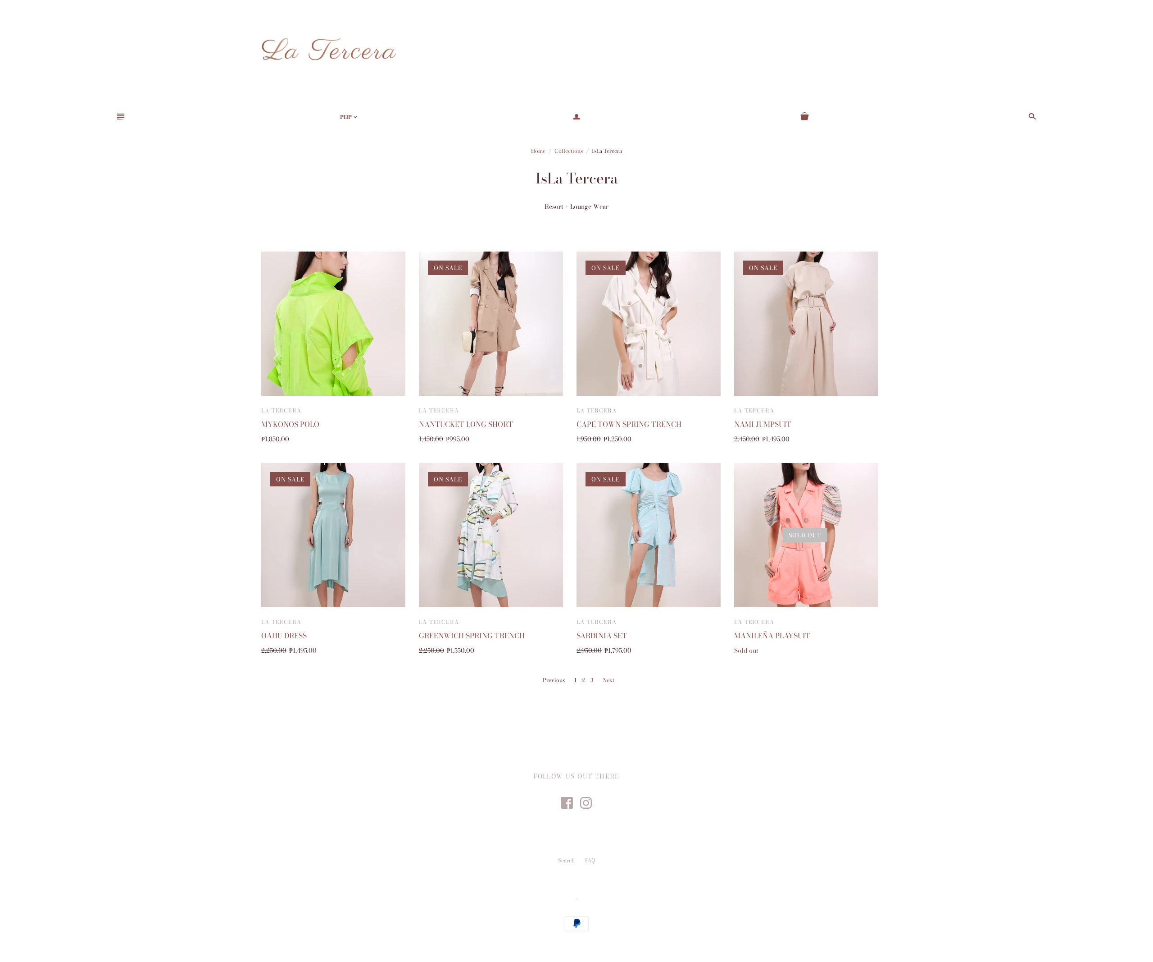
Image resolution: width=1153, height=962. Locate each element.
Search (566, 860)
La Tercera (281, 410)
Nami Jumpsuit (762, 424)
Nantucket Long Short (466, 424)
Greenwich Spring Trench (472, 635)
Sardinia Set (601, 635)
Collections (568, 151)
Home (538, 151)
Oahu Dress (284, 635)
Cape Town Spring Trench (628, 424)
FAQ (590, 860)
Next (608, 680)
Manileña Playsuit (772, 635)
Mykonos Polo (290, 424)
